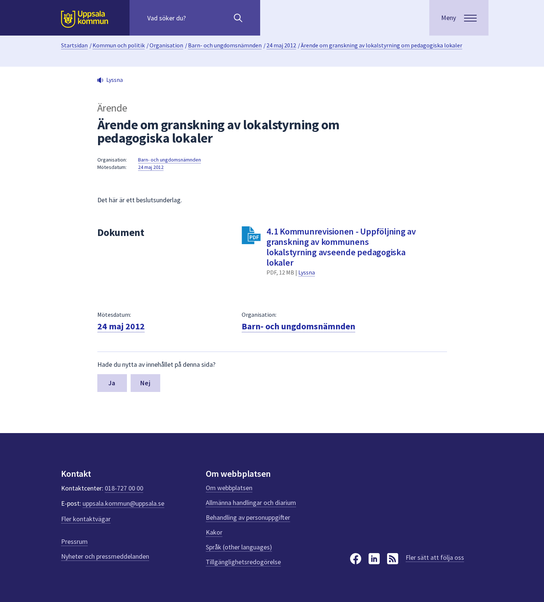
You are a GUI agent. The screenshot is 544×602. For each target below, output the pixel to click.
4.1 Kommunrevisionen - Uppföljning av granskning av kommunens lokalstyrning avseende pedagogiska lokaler (341, 247)
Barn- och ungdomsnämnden (225, 45)
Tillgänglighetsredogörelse (243, 562)
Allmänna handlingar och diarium (251, 502)
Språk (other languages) (239, 547)
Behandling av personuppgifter (248, 517)
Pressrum (74, 541)
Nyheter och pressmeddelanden (105, 556)
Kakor (214, 532)
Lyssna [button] (114, 79)
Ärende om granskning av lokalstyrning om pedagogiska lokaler (381, 45)
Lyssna (306, 272)
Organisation (166, 45)
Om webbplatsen (229, 487)
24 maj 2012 (281, 45)
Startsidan (74, 45)
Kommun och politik (119, 45)
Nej (145, 383)
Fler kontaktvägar (86, 519)
